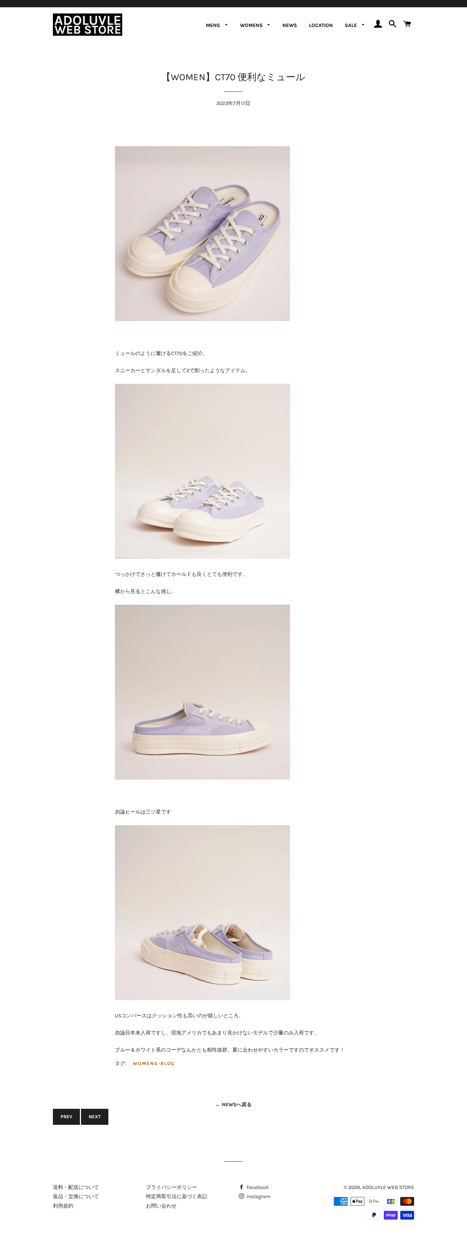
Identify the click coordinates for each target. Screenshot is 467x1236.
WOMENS (252, 25)
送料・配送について (76, 1187)
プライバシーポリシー (171, 1187)
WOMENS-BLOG (154, 1063)
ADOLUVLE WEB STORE (388, 1187)
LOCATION (321, 25)
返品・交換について (76, 1196)
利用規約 (63, 1206)
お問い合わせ (161, 1206)
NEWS (289, 25)
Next (95, 1116)
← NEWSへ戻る (233, 1105)
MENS (213, 25)
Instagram (258, 1196)
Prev (66, 1116)
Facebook (257, 1187)
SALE (351, 25)
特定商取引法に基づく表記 (176, 1196)
